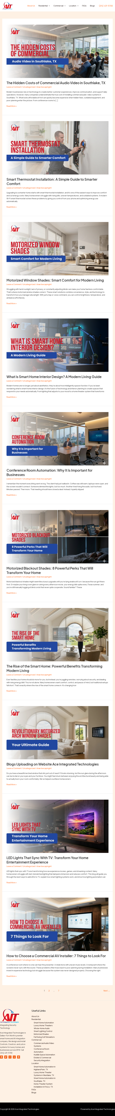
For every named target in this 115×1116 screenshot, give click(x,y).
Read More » (12, 106)
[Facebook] (1, 1057)
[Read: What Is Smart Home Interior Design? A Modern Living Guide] (57, 345)
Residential (43, 5)
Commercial (58, 5)
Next (107, 990)
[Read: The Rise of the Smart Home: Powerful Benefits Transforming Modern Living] (57, 634)
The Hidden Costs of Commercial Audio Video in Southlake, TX (56, 83)
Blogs (92, 5)
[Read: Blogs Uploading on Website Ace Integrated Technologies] (57, 732)
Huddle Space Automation (44, 1054)
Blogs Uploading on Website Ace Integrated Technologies (53, 764)
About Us (31, 5)
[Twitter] (5, 1057)
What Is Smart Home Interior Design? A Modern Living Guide (54, 377)
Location (72, 5)
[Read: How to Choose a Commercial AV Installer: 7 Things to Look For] (57, 924)
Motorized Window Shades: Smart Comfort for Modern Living (55, 280)
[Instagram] (10, 1057)
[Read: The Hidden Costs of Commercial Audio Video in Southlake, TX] (57, 51)
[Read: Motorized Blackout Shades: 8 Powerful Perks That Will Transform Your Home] (57, 536)
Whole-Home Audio (42, 1028)
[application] (49, 5)
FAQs (84, 5)
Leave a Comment (14, 87)
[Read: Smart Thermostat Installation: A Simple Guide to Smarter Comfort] (57, 147)
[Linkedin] (18, 1057)
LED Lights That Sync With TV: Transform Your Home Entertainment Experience (47, 860)
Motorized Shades (41, 1034)
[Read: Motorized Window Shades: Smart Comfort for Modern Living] (57, 248)
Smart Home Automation (44, 1022)
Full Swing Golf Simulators (44, 1037)
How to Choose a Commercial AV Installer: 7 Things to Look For (56, 956)
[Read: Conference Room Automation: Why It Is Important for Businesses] (57, 438)
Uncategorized (29, 87)
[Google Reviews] (14, 1057)
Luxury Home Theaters (43, 1025)
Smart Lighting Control (43, 1031)
